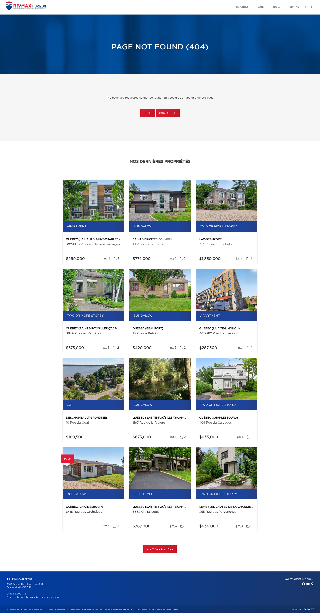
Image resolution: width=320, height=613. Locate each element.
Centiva (309, 609)
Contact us (167, 113)
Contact (294, 7)
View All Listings (160, 549)
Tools (276, 7)
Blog (261, 7)
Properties (241, 7)
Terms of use (147, 609)
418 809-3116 (19, 594)
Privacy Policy (131, 609)
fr (312, 7)
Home (148, 113)
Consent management (167, 609)
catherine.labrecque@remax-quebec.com (37, 597)
